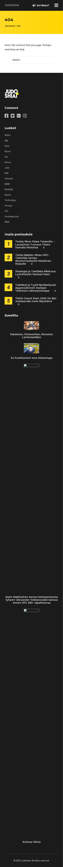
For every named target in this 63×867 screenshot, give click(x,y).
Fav (6, 157)
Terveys (8, 205)
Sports (8, 195)
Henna (8, 162)
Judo (7, 168)
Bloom (8, 151)
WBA (7, 222)
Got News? (42, 5)
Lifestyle (9, 178)
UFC (6, 211)
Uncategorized (12, 216)
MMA (7, 184)
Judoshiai (12, 5)
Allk (6, 140)
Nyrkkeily (9, 189)
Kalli (6, 173)
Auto (7, 146)
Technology (10, 200)
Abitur (8, 135)
